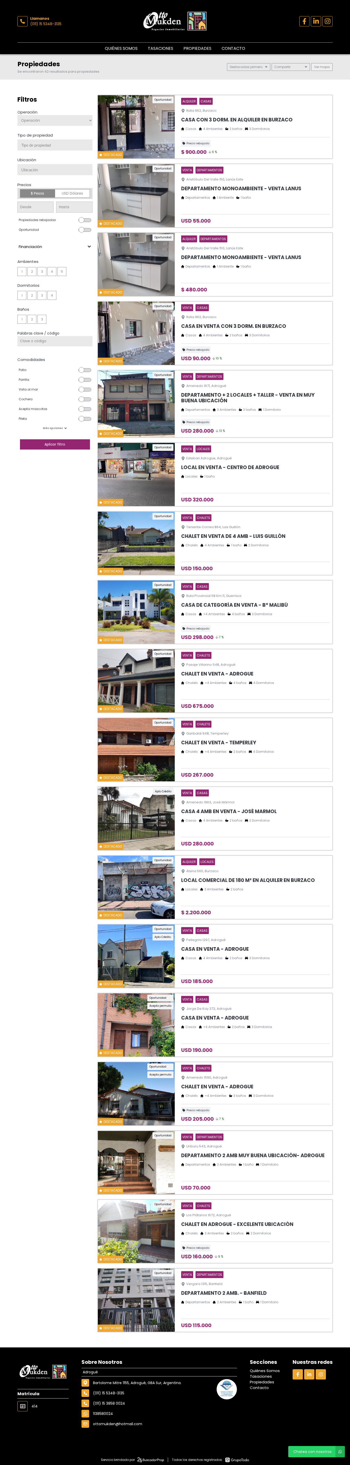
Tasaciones (160, 48)
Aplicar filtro (54, 444)
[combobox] (54, 144)
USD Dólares (72, 193)
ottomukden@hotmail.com (117, 1423)
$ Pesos (37, 193)
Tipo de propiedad (35, 135)
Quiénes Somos (121, 48)
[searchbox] (56, 145)
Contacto (233, 48)
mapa (324, 67)
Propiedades (197, 48)
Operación (27, 112)
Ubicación (26, 160)
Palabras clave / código (38, 333)
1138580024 (103, 1413)
